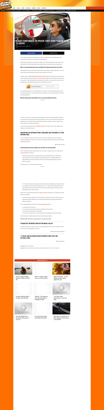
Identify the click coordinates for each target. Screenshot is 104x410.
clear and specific (26, 139)
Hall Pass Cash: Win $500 (37, 10)
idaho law (27, 246)
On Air (18, 8)
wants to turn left (44, 192)
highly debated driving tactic (35, 76)
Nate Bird (19, 46)
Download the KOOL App (71, 10)
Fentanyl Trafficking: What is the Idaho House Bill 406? (22, 297)
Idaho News (37, 248)
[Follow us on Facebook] (78, 8)
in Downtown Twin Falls (40, 126)
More (39, 8)
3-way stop (31, 164)
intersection (32, 246)
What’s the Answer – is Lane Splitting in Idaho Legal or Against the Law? (61, 278)
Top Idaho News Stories (60, 10)
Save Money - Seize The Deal (49, 10)
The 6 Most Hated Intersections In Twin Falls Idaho (60, 298)
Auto (26, 248)
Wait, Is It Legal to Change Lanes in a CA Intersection (41, 277)
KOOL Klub (28, 8)
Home (14, 8)
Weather (34, 8)
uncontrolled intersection (44, 204)
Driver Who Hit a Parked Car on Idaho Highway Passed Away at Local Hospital (61, 318)
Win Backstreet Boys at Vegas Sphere (13, 10)
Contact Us (44, 8)
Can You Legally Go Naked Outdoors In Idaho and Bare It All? (23, 278)
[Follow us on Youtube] (84, 8)
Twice (41, 57)
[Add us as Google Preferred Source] (75, 8)
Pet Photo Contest (26, 10)
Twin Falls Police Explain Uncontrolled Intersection (41, 317)
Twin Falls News (56, 248)
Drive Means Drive (31, 248)
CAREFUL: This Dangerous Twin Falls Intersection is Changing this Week (41, 298)
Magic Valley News (43, 248)
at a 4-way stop (41, 78)
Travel (52, 248)
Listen (22, 8)
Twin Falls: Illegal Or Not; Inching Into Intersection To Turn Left (22, 318)
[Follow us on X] (81, 8)
